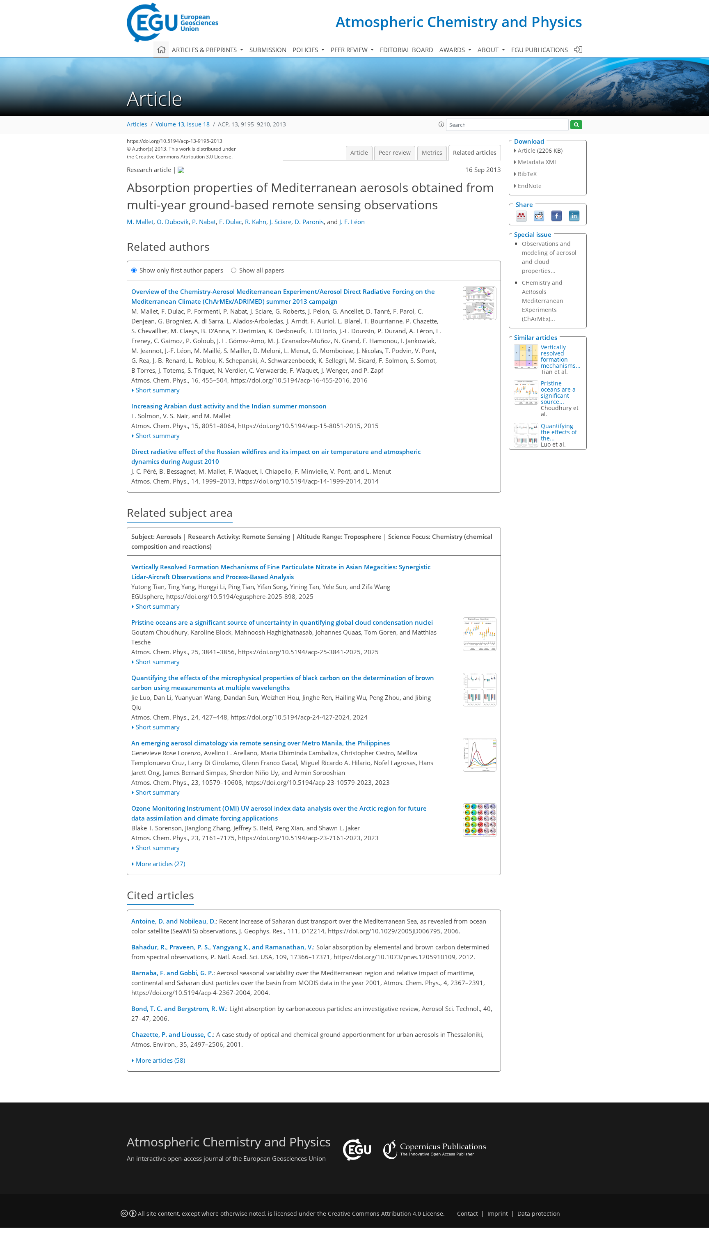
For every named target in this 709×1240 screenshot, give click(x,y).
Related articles (474, 152)
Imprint (497, 1213)
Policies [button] (306, 50)
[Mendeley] (521, 215)
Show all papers (261, 270)
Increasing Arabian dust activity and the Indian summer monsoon (229, 406)
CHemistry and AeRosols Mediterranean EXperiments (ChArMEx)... (542, 301)
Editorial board (406, 50)
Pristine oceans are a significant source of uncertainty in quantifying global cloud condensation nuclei (282, 622)
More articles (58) (160, 1060)
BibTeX (527, 174)
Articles (137, 124)
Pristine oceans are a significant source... (558, 392)
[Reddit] (538, 215)
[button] (441, 124)
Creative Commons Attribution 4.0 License (385, 1213)
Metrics (432, 152)
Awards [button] (453, 50)
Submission (267, 50)
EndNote (530, 186)
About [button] (489, 50)
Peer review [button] (350, 50)
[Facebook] (556, 215)
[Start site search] (576, 125)
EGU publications (539, 50)
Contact (467, 1213)
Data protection (538, 1213)
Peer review (395, 152)
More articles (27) (160, 864)
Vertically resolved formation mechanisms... (561, 356)
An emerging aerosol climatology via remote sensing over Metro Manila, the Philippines (260, 743)
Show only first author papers (181, 270)
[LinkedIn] (574, 215)
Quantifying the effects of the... (559, 432)
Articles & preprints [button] (205, 50)
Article (359, 152)
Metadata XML (537, 162)
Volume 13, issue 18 (183, 124)
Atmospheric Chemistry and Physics (459, 21)
